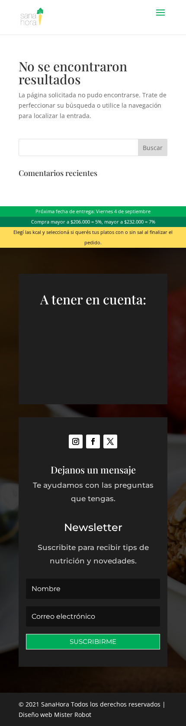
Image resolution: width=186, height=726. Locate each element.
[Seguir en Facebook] (93, 441)
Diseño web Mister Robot (55, 714)
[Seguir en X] (110, 441)
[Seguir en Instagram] (76, 441)
